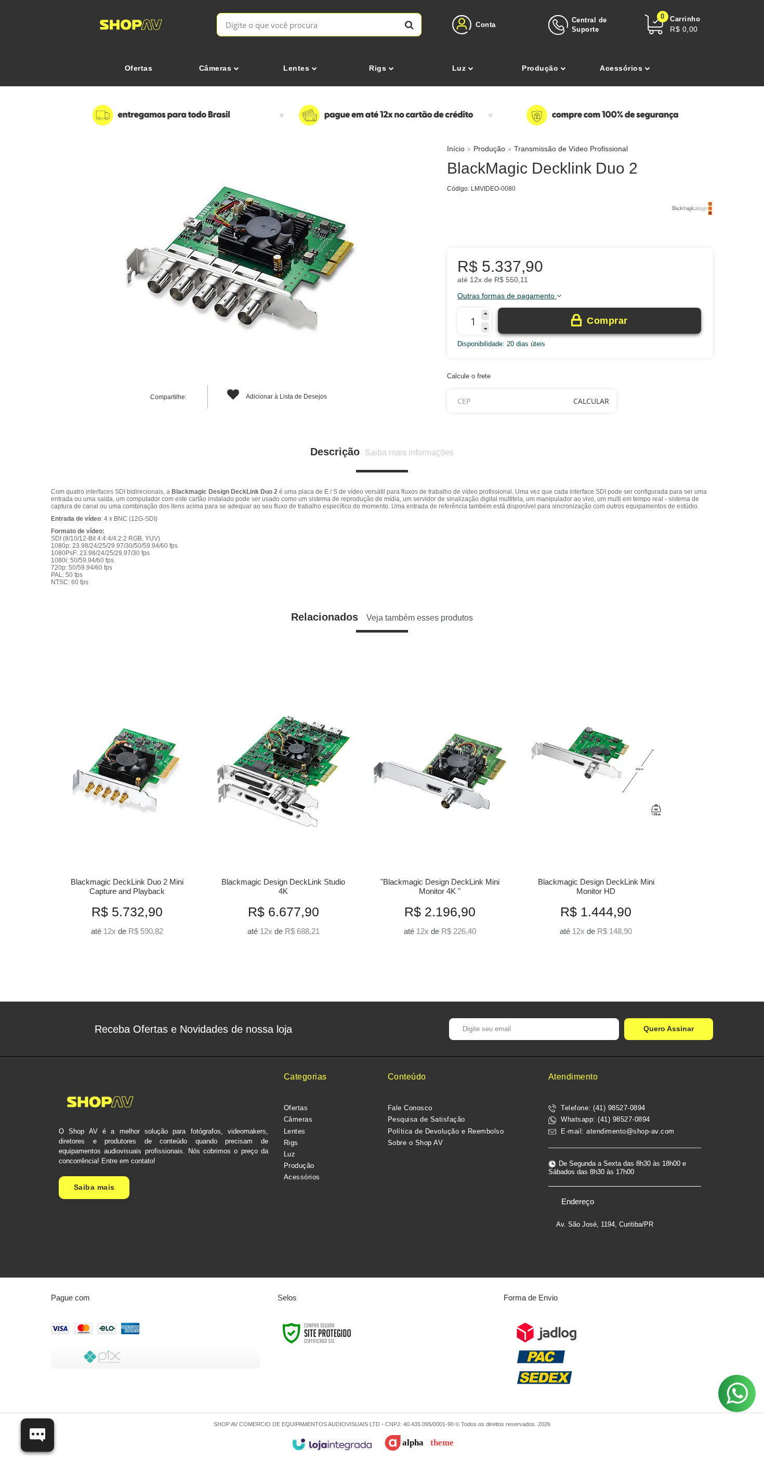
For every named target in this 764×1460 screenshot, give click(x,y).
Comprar (607, 320)
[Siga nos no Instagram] (122, 1251)
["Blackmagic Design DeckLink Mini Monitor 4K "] (439, 808)
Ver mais (127, 924)
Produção (489, 148)
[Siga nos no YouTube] (96, 1251)
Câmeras (298, 1119)
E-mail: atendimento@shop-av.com (617, 1131)
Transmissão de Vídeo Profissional (571, 148)
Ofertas (296, 1108)
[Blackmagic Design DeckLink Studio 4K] (283, 808)
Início (456, 148)
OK (591, 401)
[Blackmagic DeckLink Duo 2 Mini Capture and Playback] (126, 808)
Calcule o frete (469, 376)
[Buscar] (409, 24)
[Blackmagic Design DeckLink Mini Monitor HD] (595, 808)
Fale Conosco (410, 1108)
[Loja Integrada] (332, 1445)
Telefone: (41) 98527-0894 (602, 1108)
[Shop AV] (131, 24)
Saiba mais (94, 1187)
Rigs (291, 1143)
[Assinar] (668, 1029)
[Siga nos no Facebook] (70, 1251)
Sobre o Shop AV (415, 1143)
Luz (290, 1154)
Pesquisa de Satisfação (426, 1119)
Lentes (295, 1131)
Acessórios (302, 1177)
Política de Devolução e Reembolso (446, 1131)
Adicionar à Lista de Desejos (286, 396)
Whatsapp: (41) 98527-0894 (604, 1119)
